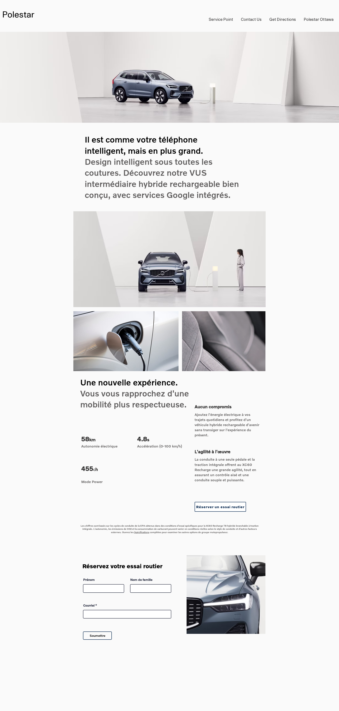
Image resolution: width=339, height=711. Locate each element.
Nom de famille (141, 579)
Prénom (89, 579)
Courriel (89, 605)
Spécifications (141, 532)
